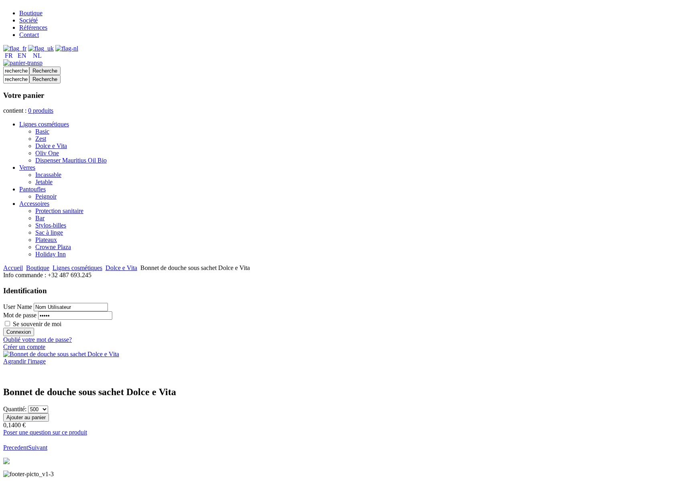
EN (22, 55)
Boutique (37, 267)
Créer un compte (24, 346)
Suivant (37, 447)
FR (9, 55)
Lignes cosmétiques (77, 267)
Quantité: (15, 409)
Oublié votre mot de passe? (37, 339)
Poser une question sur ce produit (45, 432)
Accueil (13, 267)
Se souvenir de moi (37, 324)
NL (37, 55)
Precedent (15, 447)
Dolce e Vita (121, 267)
